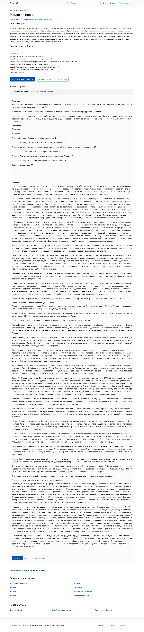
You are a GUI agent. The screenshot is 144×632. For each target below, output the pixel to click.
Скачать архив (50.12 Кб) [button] (22, 79)
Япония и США (16, 610)
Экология (23, 10)
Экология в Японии (18, 583)
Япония (13, 587)
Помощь (113, 3)
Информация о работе (28, 570)
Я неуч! (23, 625)
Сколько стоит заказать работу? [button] (52, 79)
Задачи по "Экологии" (83, 591)
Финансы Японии (81, 595)
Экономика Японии (103, 610)
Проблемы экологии (61, 610)
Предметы (13, 10)
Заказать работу (126, 3)
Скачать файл (45, 92)
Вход (105, 3)
